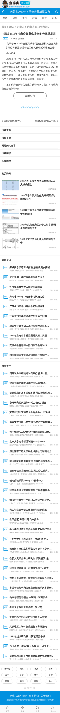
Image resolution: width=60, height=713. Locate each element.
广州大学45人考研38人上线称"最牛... (29, 539)
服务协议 (34, 695)
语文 (22, 675)
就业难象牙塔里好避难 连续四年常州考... (31, 461)
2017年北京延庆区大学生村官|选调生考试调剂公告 (38, 226)
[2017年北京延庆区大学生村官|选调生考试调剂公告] (10, 228)
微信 (24, 695)
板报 (51, 675)
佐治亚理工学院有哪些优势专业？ (27, 277)
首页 (4, 26)
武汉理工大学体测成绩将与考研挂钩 (28, 626)
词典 (22, 669)
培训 (36, 681)
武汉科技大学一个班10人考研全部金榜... (30, 500)
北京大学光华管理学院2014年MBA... (28, 383)
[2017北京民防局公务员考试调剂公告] (10, 243)
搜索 (37, 711)
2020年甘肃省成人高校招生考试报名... (29, 326)
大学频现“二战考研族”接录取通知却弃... (30, 432)
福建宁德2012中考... (12, 121)
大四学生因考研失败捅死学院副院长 (28, 510)
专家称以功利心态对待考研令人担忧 (28, 617)
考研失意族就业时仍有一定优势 (26, 607)
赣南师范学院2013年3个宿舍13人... (27, 480)
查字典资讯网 (34, 84)
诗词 (7, 681)
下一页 (35, 107)
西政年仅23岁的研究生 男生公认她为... (30, 470)
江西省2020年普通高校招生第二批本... (29, 316)
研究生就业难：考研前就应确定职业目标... (32, 656)
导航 (12, 695)
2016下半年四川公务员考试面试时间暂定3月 (37, 197)
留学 (14, 18)
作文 (7, 675)
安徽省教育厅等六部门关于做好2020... (29, 345)
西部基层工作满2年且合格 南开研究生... (30, 646)
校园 (34, 18)
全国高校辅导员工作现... (45, 121)
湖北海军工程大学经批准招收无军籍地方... (32, 451)
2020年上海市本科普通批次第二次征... (29, 335)
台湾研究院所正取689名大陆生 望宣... (29, 402)
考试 (5, 18)
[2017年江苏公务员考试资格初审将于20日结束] (10, 214)
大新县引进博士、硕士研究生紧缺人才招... (32, 578)
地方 (44, 18)
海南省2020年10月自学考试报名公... (28, 296)
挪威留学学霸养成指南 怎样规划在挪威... (31, 267)
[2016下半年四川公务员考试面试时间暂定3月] (10, 199)
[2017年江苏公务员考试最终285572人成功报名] (10, 185)
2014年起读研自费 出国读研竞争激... (28, 636)
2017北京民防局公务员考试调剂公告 (37, 241)
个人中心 (52, 711)
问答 (22, 681)
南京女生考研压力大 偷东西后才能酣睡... (31, 422)
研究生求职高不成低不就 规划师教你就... (31, 393)
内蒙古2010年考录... (38, 26)
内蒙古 (20, 26)
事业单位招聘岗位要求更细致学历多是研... (32, 587)
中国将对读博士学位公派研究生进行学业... (32, 529)
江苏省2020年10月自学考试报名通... (28, 306)
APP (18, 695)
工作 (24, 18)
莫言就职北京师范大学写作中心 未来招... (31, 412)
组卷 (51, 669)
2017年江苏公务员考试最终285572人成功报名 (37, 183)
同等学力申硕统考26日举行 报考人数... (30, 373)
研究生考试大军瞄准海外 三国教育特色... (31, 490)
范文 (36, 675)
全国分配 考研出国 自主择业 (24, 519)
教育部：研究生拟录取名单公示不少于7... (31, 548)
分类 (22, 711)
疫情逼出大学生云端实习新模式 (26, 287)
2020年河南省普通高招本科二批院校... (29, 355)
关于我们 (46, 695)
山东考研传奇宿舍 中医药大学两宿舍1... (30, 597)
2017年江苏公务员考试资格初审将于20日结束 (37, 212)
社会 (54, 18)
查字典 (7, 669)
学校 (51, 681)
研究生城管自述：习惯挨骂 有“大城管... (30, 568)
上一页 (25, 107)
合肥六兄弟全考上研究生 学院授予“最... (30, 558)
